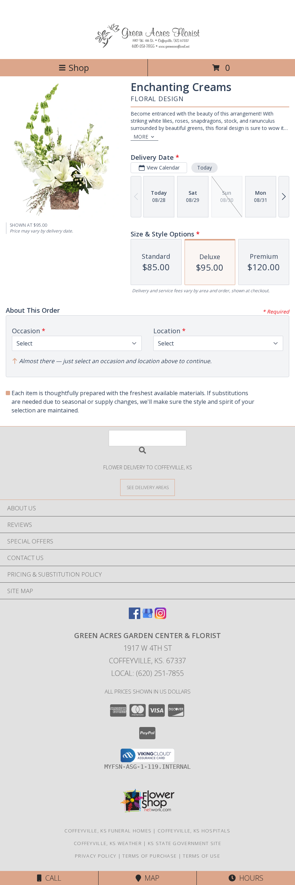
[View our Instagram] (160, 617)
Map (150, 878)
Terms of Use (201, 856)
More (140, 136)
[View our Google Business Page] (147, 617)
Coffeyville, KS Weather (108, 843)
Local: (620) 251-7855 (147, 673)
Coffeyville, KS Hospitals (194, 830)
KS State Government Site (184, 843)
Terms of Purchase (149, 856)
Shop (79, 67)
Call (51, 878)
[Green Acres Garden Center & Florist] (148, 48)
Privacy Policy (95, 856)
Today (204, 167)
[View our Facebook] (134, 617)
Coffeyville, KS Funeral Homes (107, 830)
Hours (249, 878)
